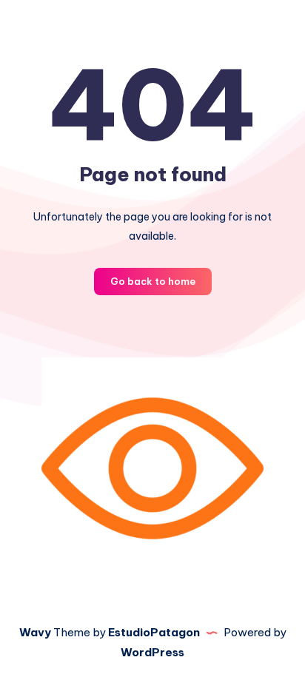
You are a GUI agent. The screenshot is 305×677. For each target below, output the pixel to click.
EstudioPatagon (154, 632)
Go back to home (152, 281)
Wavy (35, 632)
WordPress (152, 652)
